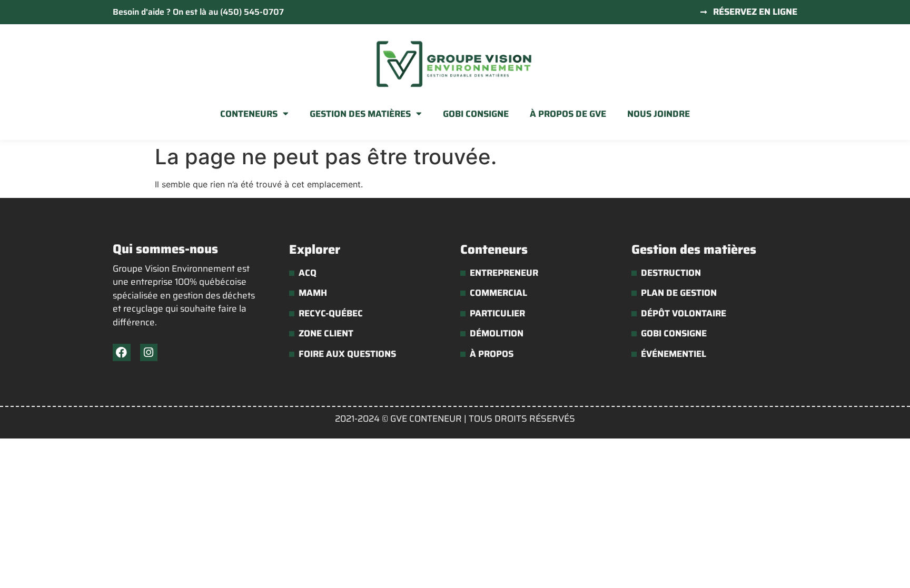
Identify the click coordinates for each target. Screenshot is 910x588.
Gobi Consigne (476, 113)
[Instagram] (149, 353)
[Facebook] (122, 353)
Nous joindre (658, 113)
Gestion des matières (360, 113)
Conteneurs (249, 113)
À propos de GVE (568, 113)
